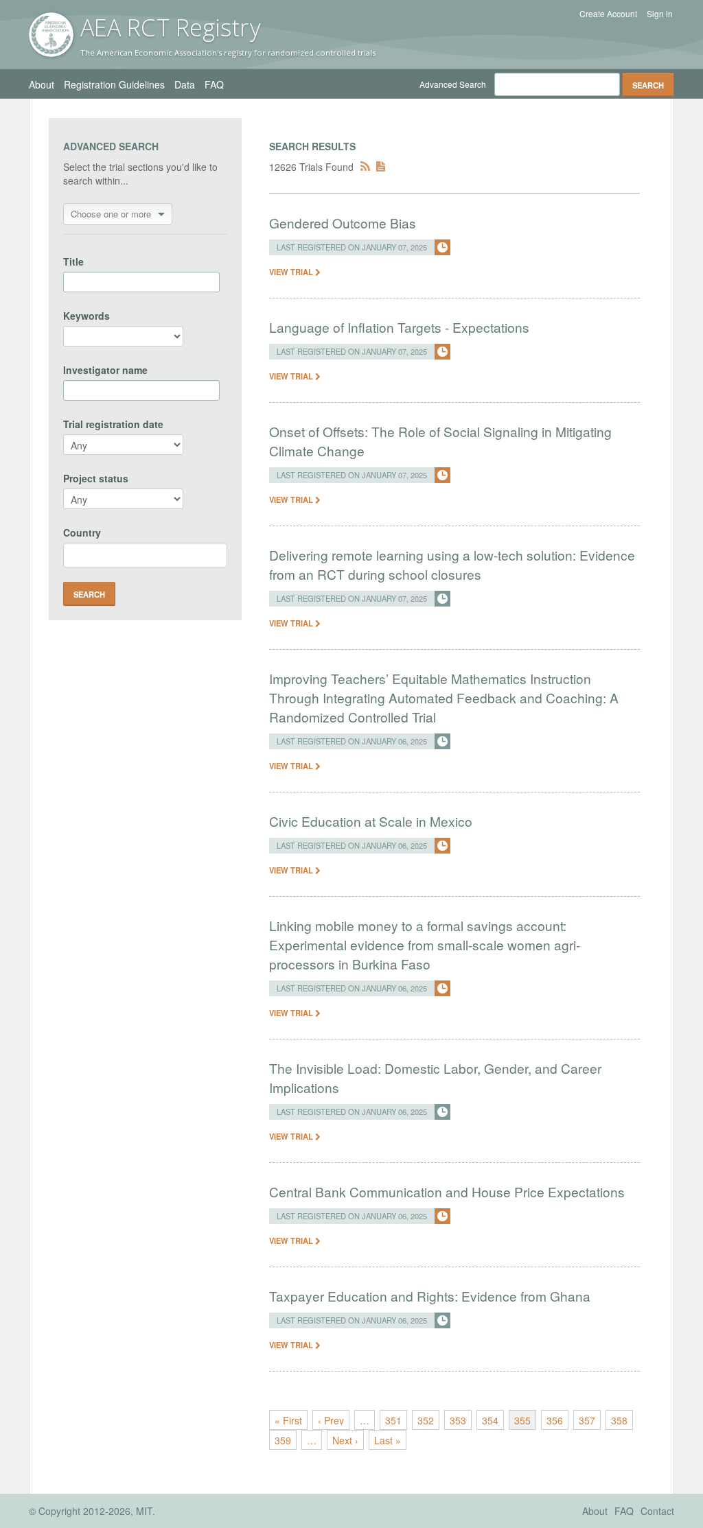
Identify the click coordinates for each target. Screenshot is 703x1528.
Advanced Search (452, 84)
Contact (657, 1511)
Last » (387, 1440)
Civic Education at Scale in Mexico (370, 821)
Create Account (608, 14)
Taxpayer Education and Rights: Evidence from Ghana (429, 1295)
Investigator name (105, 370)
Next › (345, 1440)
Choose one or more (111, 213)
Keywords (86, 315)
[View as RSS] (365, 167)
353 (458, 1420)
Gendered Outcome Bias (342, 222)
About (41, 84)
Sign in (660, 14)
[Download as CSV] (380, 167)
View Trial (292, 271)
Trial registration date (113, 424)
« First (288, 1420)
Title (73, 261)
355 (522, 1420)
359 (283, 1440)
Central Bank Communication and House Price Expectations (447, 1191)
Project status (95, 478)
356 (554, 1420)
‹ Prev (331, 1420)
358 (619, 1420)
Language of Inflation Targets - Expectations (399, 327)
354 (490, 1420)
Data (184, 84)
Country (82, 532)
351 (393, 1420)
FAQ (214, 84)
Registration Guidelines (114, 84)
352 (425, 1420)
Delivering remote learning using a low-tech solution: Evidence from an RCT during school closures (452, 564)
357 (587, 1420)
